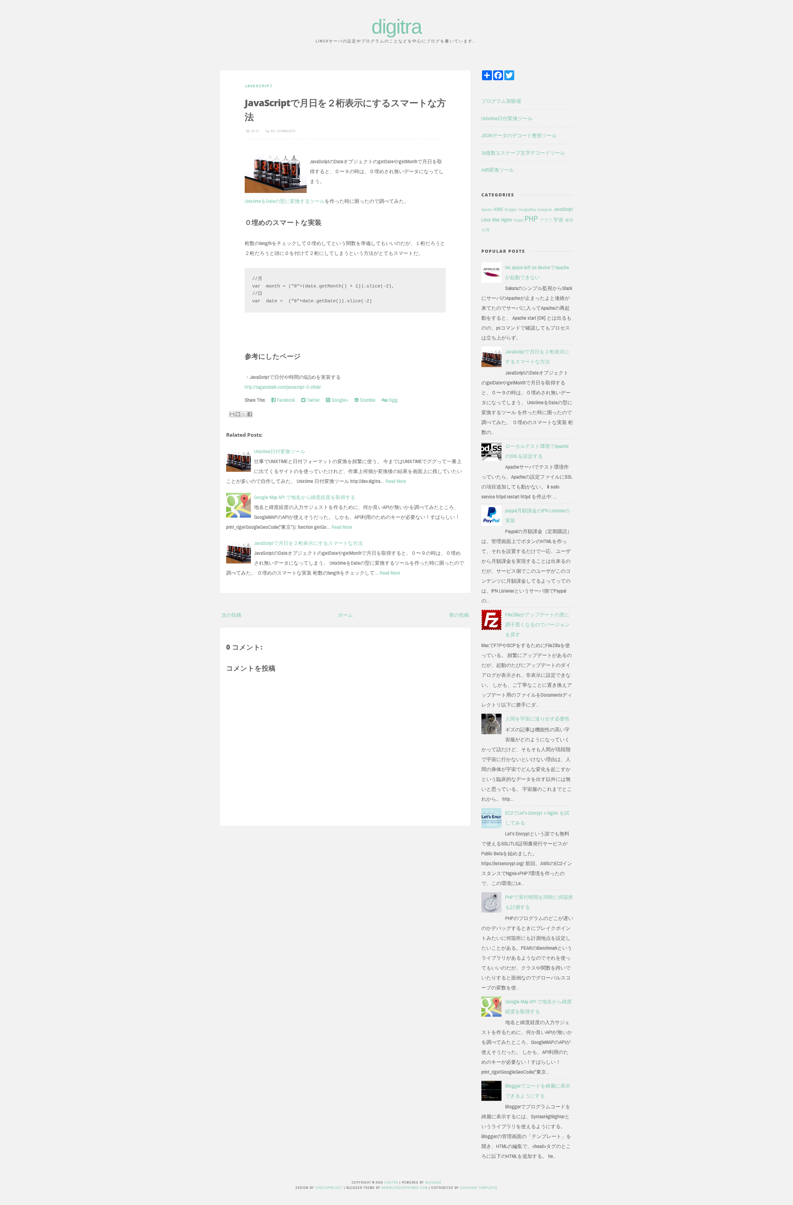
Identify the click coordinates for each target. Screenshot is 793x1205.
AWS (498, 209)
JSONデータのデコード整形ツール (519, 135)
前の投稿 (459, 614)
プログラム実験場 (501, 101)
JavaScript (259, 86)
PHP (531, 218)
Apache (487, 209)
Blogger (511, 209)
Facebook (285, 400)
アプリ (546, 220)
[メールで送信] (232, 414)
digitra (396, 26)
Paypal (519, 220)
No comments (283, 131)
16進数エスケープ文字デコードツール (523, 152)
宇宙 (558, 219)
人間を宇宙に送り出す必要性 (537, 718)
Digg (392, 400)
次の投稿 (231, 614)
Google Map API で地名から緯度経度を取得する (304, 497)
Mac (496, 219)
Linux (486, 219)
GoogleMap (527, 209)
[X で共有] (244, 414)
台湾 (485, 230)
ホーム (345, 614)
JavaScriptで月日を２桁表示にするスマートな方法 (308, 543)
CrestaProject (329, 1187)
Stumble (367, 400)
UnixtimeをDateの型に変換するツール (285, 201)
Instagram (544, 209)
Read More (396, 481)
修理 (569, 220)
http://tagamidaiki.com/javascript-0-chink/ (283, 386)
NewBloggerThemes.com (404, 1187)
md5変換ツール (497, 169)
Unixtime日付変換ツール (279, 451)
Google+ (339, 400)
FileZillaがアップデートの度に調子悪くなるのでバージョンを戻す (537, 624)
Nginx (506, 219)
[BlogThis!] (238, 414)
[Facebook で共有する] (250, 414)
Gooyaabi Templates (478, 1187)
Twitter (312, 400)
